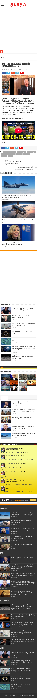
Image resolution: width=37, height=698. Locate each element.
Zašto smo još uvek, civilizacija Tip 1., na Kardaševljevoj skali (23, 615)
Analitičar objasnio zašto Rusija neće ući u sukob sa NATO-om (22, 558)
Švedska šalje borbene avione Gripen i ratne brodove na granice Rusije (16, 196)
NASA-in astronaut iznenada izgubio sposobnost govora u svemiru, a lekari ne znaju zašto (22, 624)
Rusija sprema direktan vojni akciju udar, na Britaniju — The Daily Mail (17, 459)
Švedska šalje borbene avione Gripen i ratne (15, 52)
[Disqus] (18, 279)
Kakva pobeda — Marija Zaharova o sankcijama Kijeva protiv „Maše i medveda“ (17, 243)
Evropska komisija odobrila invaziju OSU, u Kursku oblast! (24, 168)
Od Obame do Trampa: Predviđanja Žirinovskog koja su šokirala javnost (22, 640)
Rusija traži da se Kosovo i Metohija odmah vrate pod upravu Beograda (17, 467)
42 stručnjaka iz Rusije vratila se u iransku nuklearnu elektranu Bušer (16, 476)
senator (19, 154)
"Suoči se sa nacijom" (9, 152)
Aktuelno (8, 56)
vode (10, 156)
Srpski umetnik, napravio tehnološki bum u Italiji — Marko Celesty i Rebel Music (23, 654)
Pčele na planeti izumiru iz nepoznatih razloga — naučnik (21, 677)
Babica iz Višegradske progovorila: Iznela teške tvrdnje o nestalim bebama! (22, 632)
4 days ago (30, 484)
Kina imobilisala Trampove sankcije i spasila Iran (12, 452)
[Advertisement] (18, 28)
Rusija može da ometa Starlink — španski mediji (17, 220)
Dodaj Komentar (24, 69)
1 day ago (26, 452)
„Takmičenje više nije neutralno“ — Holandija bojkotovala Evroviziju (22, 661)
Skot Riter (26, 154)
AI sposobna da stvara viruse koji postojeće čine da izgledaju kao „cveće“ (21, 670)
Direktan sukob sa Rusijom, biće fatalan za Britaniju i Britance (15, 491)
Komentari (20, 398)
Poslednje (4, 398)
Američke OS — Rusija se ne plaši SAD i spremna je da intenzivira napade (23, 574)
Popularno (12, 398)
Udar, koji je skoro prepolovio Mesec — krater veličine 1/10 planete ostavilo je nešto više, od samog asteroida (23, 356)
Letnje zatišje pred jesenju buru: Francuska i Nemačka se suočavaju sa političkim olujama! (13, 163)
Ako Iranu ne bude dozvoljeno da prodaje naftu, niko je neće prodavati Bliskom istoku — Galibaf (23, 592)
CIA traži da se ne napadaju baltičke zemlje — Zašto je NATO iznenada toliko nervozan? (22, 566)
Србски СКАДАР (10, 448)
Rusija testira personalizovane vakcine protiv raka (20, 685)
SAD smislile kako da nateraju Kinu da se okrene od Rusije (23, 537)
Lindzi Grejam (21, 152)
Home (3, 56)
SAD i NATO (11, 154)
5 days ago (32, 491)
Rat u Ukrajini (31, 152)
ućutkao (4, 156)
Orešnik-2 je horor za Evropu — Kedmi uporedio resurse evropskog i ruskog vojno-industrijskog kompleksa (24, 426)
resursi (4, 154)
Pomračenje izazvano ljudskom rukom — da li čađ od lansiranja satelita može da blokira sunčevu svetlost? (23, 348)
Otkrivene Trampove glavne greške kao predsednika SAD (14, 484)
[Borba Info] (18, 4)
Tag (26, 398)
